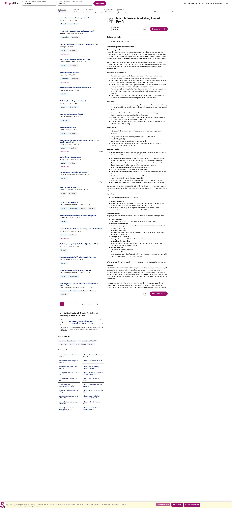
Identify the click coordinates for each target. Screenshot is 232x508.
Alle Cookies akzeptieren (192, 504)
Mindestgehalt (108, 9)
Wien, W (63, 344)
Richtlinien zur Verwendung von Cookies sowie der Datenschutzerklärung (78, 329)
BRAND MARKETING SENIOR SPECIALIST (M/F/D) (75, 270)
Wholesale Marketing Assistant (70, 157)
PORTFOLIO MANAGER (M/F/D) (69, 202)
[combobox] (39, 3)
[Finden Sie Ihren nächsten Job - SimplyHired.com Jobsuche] (12, 3)
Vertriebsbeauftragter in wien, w (82, 344)
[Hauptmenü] (226, 3)
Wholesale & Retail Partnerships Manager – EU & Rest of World (81, 229)
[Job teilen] (145, 29)
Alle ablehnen (177, 504)
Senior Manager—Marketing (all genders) (73, 172)
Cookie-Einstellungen (163, 504)
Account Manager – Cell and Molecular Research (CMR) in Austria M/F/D (79, 284)
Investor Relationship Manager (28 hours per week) (77, 31)
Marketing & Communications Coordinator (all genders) (78, 215)
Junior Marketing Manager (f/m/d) (71, 114)
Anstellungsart (90, 9)
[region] (116, 505)
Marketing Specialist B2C (68, 127)
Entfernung (76, 9)
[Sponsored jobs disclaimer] (173, 12)
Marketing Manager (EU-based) (70, 72)
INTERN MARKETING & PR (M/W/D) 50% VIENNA (75, 59)
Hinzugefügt (120, 9)
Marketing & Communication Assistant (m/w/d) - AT (77, 88)
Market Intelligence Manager (69, 187)
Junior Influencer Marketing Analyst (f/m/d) (74, 18)
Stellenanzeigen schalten (194, 3)
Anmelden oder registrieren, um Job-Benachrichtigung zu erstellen (82, 322)
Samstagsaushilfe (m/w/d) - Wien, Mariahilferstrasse (78, 257)
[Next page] (97, 304)
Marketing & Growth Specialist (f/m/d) (73, 101)
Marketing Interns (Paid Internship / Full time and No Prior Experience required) (79, 141)
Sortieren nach (62, 9)
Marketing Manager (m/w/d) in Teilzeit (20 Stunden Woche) (79, 244)
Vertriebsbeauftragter (68, 341)
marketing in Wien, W (88, 341)
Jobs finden (100, 3)
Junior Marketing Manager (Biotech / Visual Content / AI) (79, 44)
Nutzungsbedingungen (94, 327)
